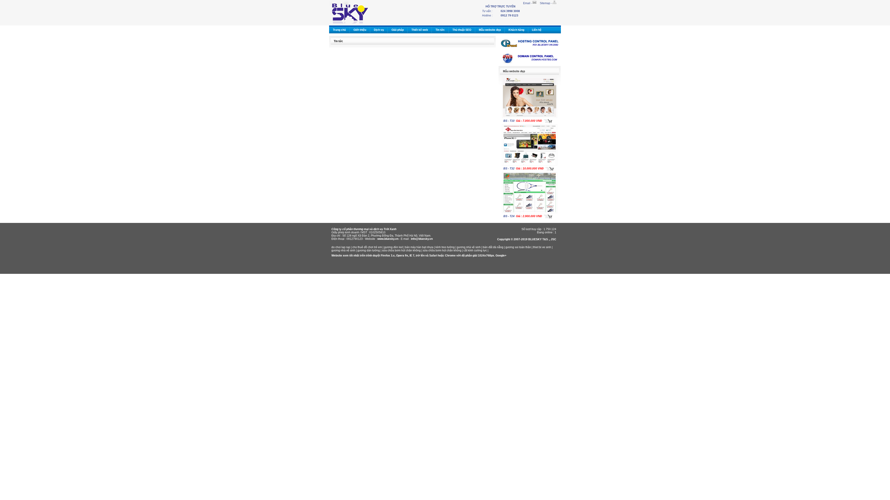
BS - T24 (509, 216)
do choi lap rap (340, 247)
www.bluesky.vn (387, 239)
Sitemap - (546, 3)
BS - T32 (509, 168)
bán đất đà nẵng (493, 247)
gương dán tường (368, 250)
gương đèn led (393, 247)
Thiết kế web (419, 29)
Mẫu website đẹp (490, 29)
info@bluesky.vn (422, 239)
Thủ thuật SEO (461, 29)
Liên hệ (536, 29)
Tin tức (440, 29)
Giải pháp (397, 29)
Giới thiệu (359, 29)
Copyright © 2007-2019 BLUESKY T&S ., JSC (526, 239)
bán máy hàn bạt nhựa (419, 247)
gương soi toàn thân (518, 247)
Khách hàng (516, 29)
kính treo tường (445, 247)
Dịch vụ (379, 29)
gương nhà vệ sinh (469, 247)
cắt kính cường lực (475, 250)
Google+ (501, 255)
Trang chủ (339, 29)
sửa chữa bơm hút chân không (401, 250)
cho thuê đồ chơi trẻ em (367, 247)
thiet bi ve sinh (542, 247)
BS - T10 (509, 120)
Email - (528, 3)
